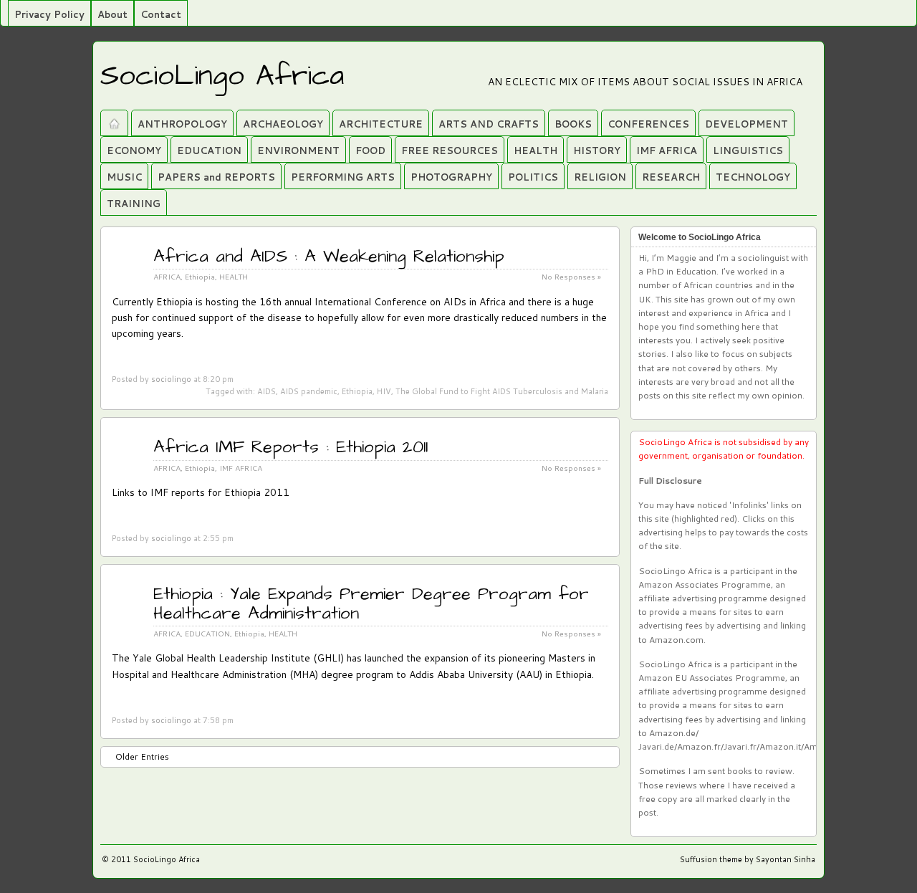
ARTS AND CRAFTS (488, 124)
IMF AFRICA (666, 150)
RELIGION (600, 177)
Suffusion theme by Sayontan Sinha (747, 859)
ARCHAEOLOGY (283, 124)
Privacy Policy (49, 14)
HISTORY (596, 150)
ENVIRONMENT (298, 150)
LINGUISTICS (748, 150)
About (112, 14)
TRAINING (133, 203)
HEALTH (535, 150)
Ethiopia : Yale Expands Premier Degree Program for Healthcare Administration (371, 603)
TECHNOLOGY (753, 177)
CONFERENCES (648, 124)
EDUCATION (209, 150)
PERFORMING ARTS (343, 177)
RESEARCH (671, 177)
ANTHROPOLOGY (182, 124)
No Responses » (571, 633)
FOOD (370, 150)
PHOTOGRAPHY (451, 177)
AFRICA (167, 276)
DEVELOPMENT (746, 124)
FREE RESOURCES (449, 150)
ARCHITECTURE (381, 124)
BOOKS (573, 124)
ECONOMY (134, 150)
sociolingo (171, 379)
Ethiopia (200, 276)
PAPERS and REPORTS (216, 177)
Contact (160, 14)
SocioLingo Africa (222, 76)
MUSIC (124, 177)
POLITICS (533, 177)
